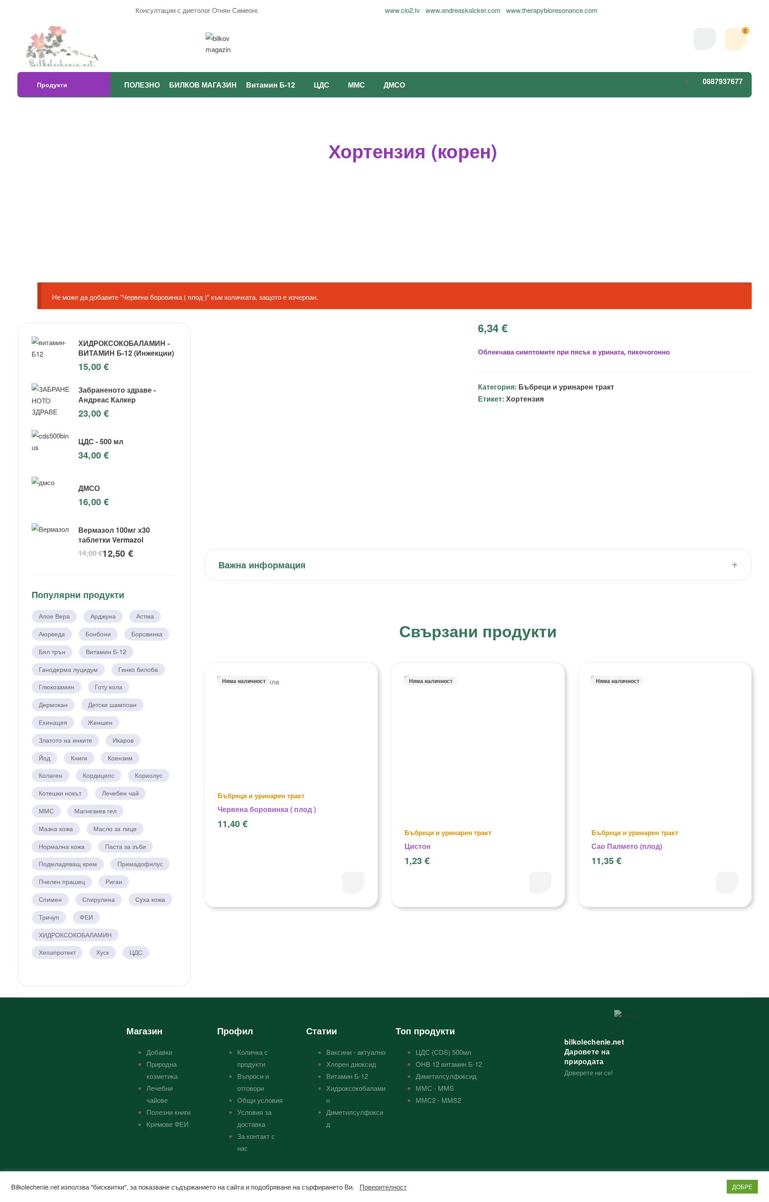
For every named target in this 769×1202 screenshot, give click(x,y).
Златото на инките (65, 740)
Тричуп (49, 917)
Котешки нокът (60, 792)
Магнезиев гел (95, 810)
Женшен (100, 722)
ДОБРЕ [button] (742, 1186)
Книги (79, 757)
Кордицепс (98, 775)
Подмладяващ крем (68, 863)
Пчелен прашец (62, 881)
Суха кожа (150, 899)
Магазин (144, 1030)
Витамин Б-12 (270, 85)
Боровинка (146, 633)
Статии (321, 1030)
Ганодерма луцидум (68, 669)
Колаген (50, 775)
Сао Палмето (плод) (626, 846)
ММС (356, 85)
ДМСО (394, 85)
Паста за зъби (125, 846)
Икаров (123, 740)
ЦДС (321, 85)
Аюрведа (52, 633)
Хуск (102, 952)
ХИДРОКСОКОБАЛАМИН (75, 934)
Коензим (120, 757)
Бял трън (52, 651)
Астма (145, 615)
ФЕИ (86, 917)
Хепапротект (57, 952)
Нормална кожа (62, 846)
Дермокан (53, 704)
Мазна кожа (56, 828)
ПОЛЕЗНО (142, 85)
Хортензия (525, 399)
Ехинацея (53, 722)
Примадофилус (140, 863)
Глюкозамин (56, 686)
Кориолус (148, 775)
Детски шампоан (112, 704)
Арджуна (103, 615)
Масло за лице (115, 828)
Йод (44, 757)
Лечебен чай (120, 792)
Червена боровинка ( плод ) (267, 809)
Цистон (418, 846)
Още (353, 883)
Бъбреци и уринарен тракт (566, 387)
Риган (113, 881)
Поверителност (383, 1187)
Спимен (50, 899)
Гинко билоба (138, 669)
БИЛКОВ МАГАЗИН (203, 85)
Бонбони (98, 633)
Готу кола (108, 686)
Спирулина (98, 899)
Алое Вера (54, 615)
